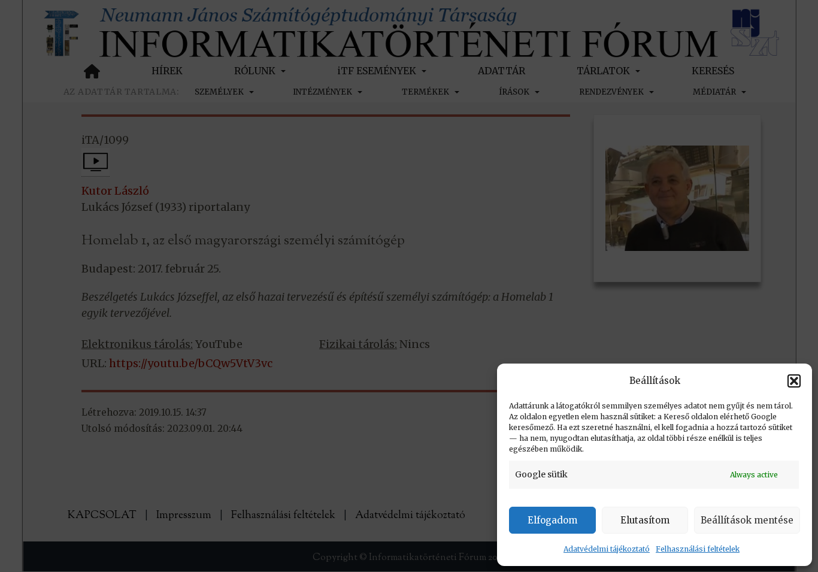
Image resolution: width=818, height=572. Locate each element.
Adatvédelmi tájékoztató (606, 548)
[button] (794, 381)
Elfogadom (552, 520)
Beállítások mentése (747, 520)
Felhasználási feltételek (698, 548)
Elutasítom (644, 520)
